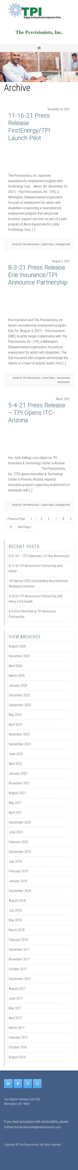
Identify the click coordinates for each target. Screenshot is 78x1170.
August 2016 (17, 1057)
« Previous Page (15, 518)
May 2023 (15, 715)
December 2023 (19, 695)
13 (10, 527)
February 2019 (18, 871)
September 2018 (20, 891)
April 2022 (15, 764)
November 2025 (19, 656)
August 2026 (17, 646)
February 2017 (18, 1038)
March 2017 (17, 1028)
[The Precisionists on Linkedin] (8, 1083)
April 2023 (15, 725)
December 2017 (19, 949)
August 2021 (17, 793)
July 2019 (15, 861)
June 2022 (16, 754)
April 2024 (15, 666)
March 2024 (17, 676)
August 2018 (17, 901)
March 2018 (17, 930)
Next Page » (24, 527)
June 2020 (16, 832)
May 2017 (15, 1008)
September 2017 (20, 979)
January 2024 (18, 685)
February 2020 (18, 842)
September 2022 (20, 744)
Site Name (39, 10)
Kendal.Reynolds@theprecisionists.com (38, 1127)
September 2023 (20, 705)
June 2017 (16, 998)
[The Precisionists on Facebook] (18, 1083)
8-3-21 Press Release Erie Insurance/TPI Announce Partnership (37, 275)
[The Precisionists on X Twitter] (27, 1083)
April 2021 (15, 813)
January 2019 (18, 881)
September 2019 (20, 852)
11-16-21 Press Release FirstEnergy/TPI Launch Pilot (29, 127)
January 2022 (18, 773)
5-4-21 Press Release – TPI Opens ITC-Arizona (36, 412)
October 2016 (18, 1047)
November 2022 (19, 734)
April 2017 (15, 1018)
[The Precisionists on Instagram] (37, 1083)
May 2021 (15, 803)
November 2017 (19, 959)
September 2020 (20, 822)
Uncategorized (62, 244)
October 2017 (18, 969)
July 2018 (15, 910)
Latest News (48, 244)
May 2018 (15, 920)
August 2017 (17, 989)
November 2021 (19, 783)
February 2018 (18, 940)
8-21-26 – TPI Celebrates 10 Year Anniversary (39, 556)
